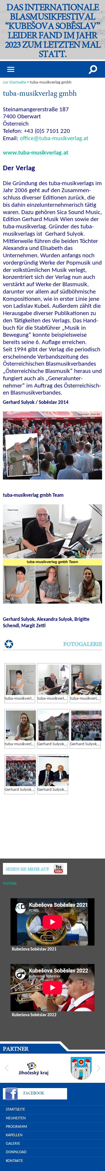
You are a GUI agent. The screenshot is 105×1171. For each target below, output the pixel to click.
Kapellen (14, 1135)
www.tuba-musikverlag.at (35, 153)
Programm (16, 1127)
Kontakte (14, 1161)
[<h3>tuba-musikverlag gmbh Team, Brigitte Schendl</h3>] (86, 680)
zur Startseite (14, 82)
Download (16, 1152)
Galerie (13, 1144)
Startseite (15, 1109)
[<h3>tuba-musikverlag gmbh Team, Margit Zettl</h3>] (21, 725)
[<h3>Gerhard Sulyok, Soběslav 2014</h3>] (53, 725)
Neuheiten (16, 1118)
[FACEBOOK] (11, 1094)
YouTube (10, 883)
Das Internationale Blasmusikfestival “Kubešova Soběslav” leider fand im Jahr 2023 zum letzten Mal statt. (52, 32)
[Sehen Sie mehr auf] (58, 869)
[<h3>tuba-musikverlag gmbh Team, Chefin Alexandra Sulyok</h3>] (21, 680)
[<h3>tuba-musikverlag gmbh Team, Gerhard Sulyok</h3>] (53, 680)
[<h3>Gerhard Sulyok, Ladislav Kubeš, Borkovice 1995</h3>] (53, 771)
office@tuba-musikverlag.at (54, 139)
